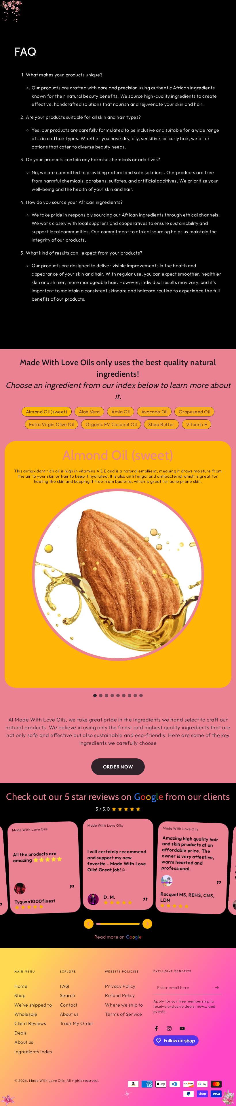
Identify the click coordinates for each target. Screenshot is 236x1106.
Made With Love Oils (46, 1080)
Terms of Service (123, 1014)
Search (67, 995)
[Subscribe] (218, 987)
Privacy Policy (120, 986)
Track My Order (77, 1023)
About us (23, 1042)
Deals (20, 1033)
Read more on (118, 937)
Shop (19, 995)
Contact (69, 1005)
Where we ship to (124, 1005)
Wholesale (25, 1014)
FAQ (64, 986)
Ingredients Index (33, 1051)
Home (20, 986)
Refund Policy (120, 995)
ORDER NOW (118, 767)
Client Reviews (30, 1023)
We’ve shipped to (33, 1005)
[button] (95, 695)
